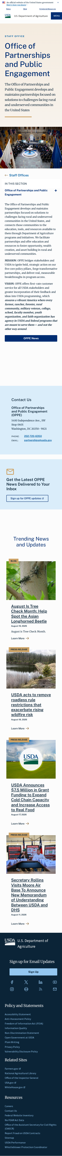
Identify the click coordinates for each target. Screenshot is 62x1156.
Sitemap (9, 1137)
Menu (57, 16)
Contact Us (11, 1110)
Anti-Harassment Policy (18, 1018)
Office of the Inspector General (21, 1077)
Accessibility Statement (18, 1014)
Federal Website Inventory (19, 1115)
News (8, 9)
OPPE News (31, 338)
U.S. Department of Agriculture (31, 15)
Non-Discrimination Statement (22, 1032)
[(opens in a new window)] (12, 982)
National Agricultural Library (20, 1073)
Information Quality (16, 1028)
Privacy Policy (12, 1046)
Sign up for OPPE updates (25, 498)
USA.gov (9, 1082)
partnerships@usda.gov (38, 440)
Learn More (17, 638)
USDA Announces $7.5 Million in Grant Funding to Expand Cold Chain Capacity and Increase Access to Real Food (30, 797)
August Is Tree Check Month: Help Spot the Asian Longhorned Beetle (29, 614)
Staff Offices (19, 175)
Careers (9, 1106)
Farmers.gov (11, 1068)
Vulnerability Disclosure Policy (21, 1051)
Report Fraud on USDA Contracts (22, 1133)
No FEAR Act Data (14, 1120)
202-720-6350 (33, 436)
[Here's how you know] (31, 3)
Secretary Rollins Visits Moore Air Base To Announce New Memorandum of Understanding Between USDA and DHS (29, 895)
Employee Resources (47, 9)
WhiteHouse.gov (14, 1087)
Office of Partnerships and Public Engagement (26, 192)
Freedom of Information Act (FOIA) (24, 1023)
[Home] (8, 17)
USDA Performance (15, 1142)
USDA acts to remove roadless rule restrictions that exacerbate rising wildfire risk (31, 704)
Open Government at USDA (19, 1037)
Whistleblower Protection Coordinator (26, 1147)
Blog (25, 9)
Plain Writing (12, 1042)
